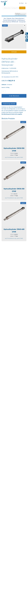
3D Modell (14, 52)
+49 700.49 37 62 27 (20, 14)
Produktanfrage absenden (9, 103)
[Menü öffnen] (26, 3)
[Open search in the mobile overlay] (14, 8)
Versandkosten (7, 76)
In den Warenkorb (14, 96)
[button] (25, 25)
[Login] (20, 3)
